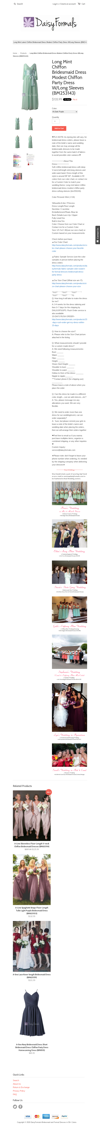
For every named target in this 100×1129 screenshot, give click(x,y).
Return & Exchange (21, 1087)
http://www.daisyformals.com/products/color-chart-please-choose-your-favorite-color (69, 248)
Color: (54, 108)
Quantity (55, 117)
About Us (17, 1084)
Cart (83, 4)
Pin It (75, 99)
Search (16, 1080)
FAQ (15, 1094)
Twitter (15, 1107)
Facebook (20, 1107)
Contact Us (98, 234)
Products (23, 53)
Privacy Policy (19, 1091)
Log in (55, 4)
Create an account (68, 4)
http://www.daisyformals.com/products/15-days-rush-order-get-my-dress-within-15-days (69, 322)
